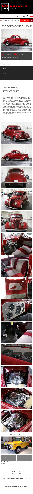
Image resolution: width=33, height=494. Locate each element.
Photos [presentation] (5, 73)
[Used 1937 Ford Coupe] (16, 40)
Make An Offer (8, 458)
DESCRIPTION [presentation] (6, 64)
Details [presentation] (5, 68)
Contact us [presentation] (6, 78)
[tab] (16, 64)
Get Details (24, 458)
